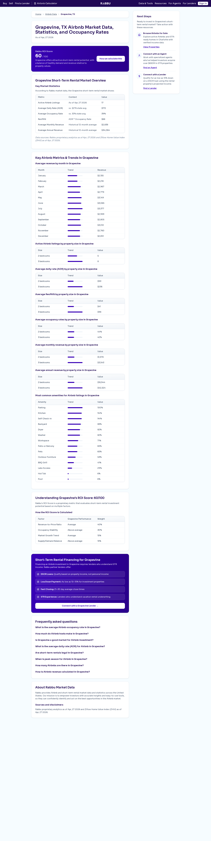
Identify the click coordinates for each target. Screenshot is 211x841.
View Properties (151, 47)
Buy (5, 3)
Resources (161, 3)
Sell (11, 3)
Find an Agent (150, 67)
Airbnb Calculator (47, 3)
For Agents (175, 3)
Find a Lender (22, 3)
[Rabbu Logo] (105, 3)
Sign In (203, 3)
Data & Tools (146, 3)
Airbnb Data (51, 14)
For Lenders (189, 3)
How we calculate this (111, 58)
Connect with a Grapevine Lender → (80, 605)
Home (38, 14)
